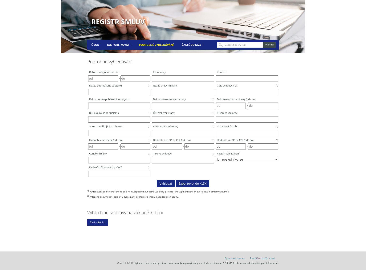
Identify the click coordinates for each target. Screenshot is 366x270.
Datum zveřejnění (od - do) (104, 72)
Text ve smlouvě (183, 153)
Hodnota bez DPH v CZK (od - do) (183, 140)
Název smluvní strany (165, 85)
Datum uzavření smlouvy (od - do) (236, 99)
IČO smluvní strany (183, 113)
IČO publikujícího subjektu (119, 113)
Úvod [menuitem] (95, 45)
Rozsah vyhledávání (228, 153)
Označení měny (119, 153)
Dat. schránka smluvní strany (183, 99)
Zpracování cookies (235, 258)
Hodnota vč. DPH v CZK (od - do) (247, 140)
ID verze (221, 72)
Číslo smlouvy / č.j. (247, 85)
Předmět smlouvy (227, 113)
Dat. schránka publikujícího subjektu (109, 99)
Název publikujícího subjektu (119, 85)
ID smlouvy (159, 72)
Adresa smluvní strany (183, 126)
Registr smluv (118, 21)
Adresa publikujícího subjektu (119, 126)
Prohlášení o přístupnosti (263, 258)
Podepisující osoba (247, 126)
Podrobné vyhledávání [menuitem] (156, 45)
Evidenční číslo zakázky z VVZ (119, 167)
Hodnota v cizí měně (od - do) (119, 140)
